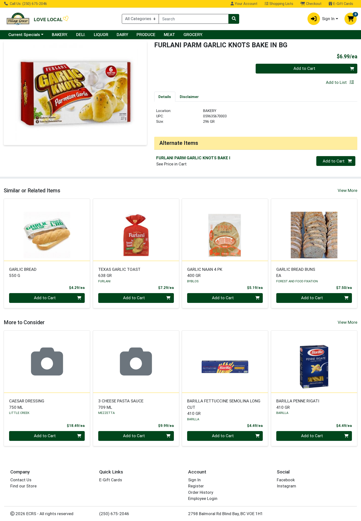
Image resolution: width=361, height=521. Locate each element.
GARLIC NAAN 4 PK (204, 272)
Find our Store (23, 486)
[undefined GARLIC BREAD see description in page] (47, 229)
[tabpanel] (256, 118)
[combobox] (194, 19)
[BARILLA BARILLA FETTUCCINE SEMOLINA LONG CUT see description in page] (225, 361)
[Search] (233, 19)
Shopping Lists (280, 3)
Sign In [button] (328, 18)
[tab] (165, 96)
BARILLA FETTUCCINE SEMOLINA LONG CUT (223, 407)
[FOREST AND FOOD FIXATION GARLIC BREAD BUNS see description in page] (314, 229)
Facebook (286, 479)
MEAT (169, 34)
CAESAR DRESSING (26, 403)
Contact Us (20, 479)
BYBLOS (192, 281)
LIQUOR (101, 34)
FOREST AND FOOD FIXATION (297, 281)
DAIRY (122, 34)
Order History (200, 492)
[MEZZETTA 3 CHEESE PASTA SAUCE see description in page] (136, 361)
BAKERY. (60, 34)
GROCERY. (193, 34)
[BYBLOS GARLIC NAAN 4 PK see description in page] (225, 229)
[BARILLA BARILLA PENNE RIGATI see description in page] (314, 361)
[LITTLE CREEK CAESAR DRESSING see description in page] (47, 361)
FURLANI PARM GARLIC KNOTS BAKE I (193, 157)
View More (347, 190)
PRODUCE (146, 34)
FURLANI (104, 281)
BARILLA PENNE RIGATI (297, 403)
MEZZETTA (106, 413)
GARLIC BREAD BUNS (295, 272)
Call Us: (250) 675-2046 (28, 3)
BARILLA (193, 419)
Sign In (194, 479)
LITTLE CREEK (19, 413)
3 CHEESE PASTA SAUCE (120, 403)
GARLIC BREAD (23, 272)
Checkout (313, 3)
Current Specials (24, 34)
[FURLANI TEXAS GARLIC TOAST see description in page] (136, 229)
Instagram (286, 486)
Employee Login (202, 498)
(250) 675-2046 (114, 513)
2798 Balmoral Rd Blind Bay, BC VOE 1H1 (225, 513)
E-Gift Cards (342, 3)
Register (196, 486)
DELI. (80, 34)
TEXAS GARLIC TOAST (119, 272)
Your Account (245, 3)
